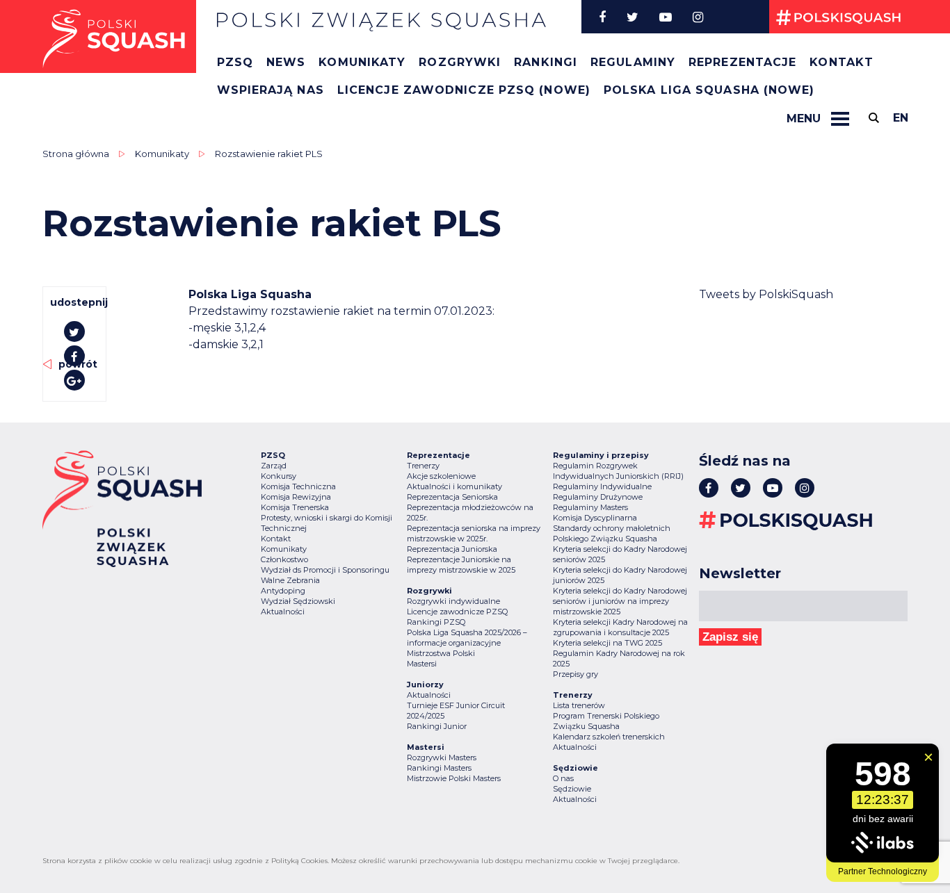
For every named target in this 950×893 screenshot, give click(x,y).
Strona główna (75, 153)
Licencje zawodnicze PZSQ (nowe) (463, 90)
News (285, 62)
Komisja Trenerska (295, 507)
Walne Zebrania (290, 580)
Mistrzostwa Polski (441, 653)
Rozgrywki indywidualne (453, 601)
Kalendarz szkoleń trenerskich (609, 737)
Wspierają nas (270, 90)
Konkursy (278, 476)
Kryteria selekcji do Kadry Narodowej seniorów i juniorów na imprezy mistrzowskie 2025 (620, 601)
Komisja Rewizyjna (296, 497)
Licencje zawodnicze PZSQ (457, 611)
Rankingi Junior (437, 726)
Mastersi (422, 664)
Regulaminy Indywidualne (602, 486)
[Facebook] (602, 16)
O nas (563, 778)
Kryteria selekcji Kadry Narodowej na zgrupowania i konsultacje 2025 (620, 627)
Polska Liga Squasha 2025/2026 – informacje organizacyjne (467, 638)
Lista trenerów (579, 705)
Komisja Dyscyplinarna (595, 518)
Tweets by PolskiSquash (766, 294)
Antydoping (283, 591)
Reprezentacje (742, 62)
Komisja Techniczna (298, 486)
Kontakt (841, 62)
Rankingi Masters (439, 768)
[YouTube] (665, 16)
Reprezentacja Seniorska (452, 497)
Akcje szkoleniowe (441, 476)
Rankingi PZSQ (436, 622)
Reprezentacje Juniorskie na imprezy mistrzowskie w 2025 (461, 565)
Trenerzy (423, 465)
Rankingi (545, 62)
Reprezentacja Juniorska (452, 549)
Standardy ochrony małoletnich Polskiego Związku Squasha (611, 533)
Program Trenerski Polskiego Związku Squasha (606, 721)
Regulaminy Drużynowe (598, 497)
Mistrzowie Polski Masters (454, 778)
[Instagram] (698, 16)
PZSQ (235, 62)
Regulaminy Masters (590, 507)
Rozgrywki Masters (441, 757)
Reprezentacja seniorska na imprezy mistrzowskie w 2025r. (473, 533)
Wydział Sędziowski (298, 601)
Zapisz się (730, 637)
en (900, 117)
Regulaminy (632, 62)
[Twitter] (632, 16)
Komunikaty (362, 62)
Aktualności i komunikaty (454, 486)
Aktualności (283, 611)
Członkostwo (284, 559)
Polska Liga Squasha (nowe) (709, 90)
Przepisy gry (575, 674)
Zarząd (274, 465)
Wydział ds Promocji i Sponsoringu (325, 570)
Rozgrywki (460, 62)
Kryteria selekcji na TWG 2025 (607, 643)
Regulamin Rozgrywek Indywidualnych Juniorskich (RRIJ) (618, 471)
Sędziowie (572, 789)
